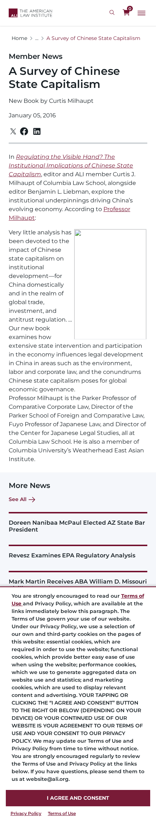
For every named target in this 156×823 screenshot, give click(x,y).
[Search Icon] (113, 12)
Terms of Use (62, 813)
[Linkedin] (36, 131)
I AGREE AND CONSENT (78, 798)
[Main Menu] (141, 13)
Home (19, 38)
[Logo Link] (30, 12)
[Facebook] (24, 131)
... (36, 38)
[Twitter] (13, 131)
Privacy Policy (26, 813)
